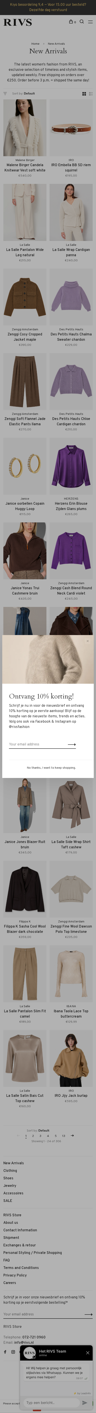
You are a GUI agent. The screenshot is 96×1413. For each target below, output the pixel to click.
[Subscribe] (70, 744)
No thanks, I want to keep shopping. (51, 768)
